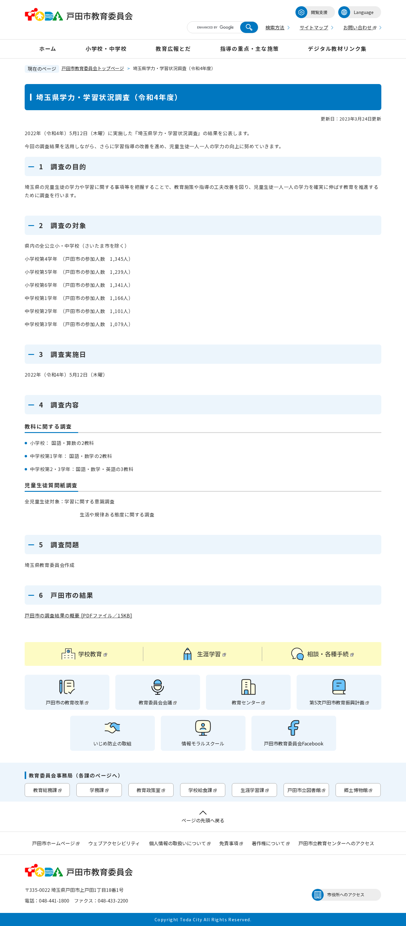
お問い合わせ (357, 27)
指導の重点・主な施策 (249, 48)
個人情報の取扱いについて (177, 843)
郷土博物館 (356, 790)
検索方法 (274, 27)
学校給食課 (200, 790)
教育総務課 (45, 790)
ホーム (47, 48)
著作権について (269, 843)
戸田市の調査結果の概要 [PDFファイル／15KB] (78, 615)
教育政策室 (148, 790)
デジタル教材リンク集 (337, 48)
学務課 (97, 790)
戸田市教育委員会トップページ (93, 68)
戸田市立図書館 (304, 790)
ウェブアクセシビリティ (114, 843)
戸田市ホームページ (53, 843)
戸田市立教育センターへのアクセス (336, 843)
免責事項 (228, 843)
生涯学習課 (252, 790)
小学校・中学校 (106, 48)
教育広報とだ (173, 48)
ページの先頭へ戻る (203, 820)
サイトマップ (314, 27)
